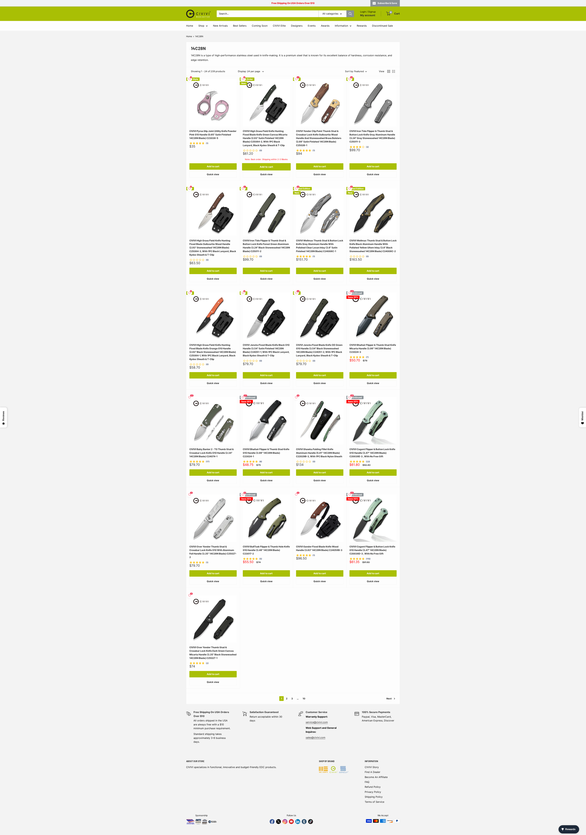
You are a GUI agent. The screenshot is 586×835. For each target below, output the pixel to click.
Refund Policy (373, 786)
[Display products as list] (393, 71)
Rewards (362, 25)
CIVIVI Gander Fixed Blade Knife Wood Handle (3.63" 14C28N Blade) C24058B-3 (319, 548)
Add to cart (213, 166)
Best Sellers (239, 25)
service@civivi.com (317, 722)
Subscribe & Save (387, 3)
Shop (201, 25)
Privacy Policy (373, 791)
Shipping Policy (374, 796)
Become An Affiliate (376, 777)
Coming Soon (260, 25)
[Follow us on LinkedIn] (297, 821)
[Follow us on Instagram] (284, 821)
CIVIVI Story (372, 767)
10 (304, 698)
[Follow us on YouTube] (291, 821)
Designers (296, 25)
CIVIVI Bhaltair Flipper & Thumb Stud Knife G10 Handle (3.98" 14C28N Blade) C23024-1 (266, 453)
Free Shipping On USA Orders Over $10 (293, 3)
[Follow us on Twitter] (278, 821)
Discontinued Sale (382, 25)
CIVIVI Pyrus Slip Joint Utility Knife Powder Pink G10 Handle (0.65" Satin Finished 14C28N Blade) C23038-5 (212, 135)
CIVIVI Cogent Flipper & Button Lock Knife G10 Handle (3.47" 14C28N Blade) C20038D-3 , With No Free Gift (372, 550)
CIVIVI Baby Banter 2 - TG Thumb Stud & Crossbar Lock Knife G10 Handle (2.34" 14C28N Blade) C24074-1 (211, 453)
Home (189, 25)
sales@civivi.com (315, 737)
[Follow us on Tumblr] (304, 821)
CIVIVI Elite (279, 25)
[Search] (350, 13)
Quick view (213, 174)
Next (389, 698)
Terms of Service (374, 801)
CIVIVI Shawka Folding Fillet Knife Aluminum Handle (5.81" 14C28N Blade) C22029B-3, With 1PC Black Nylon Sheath (319, 453)
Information (341, 25)
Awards (325, 25)
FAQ (367, 781)
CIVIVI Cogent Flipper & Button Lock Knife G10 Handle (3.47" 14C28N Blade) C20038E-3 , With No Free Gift (372, 453)
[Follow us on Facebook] (272, 821)
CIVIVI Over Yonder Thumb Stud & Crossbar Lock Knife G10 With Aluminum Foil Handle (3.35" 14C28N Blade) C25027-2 (213, 552)
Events (312, 25)
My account (367, 15)
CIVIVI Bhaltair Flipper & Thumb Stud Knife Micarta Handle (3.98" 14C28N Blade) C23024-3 (372, 349)
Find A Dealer (372, 772)
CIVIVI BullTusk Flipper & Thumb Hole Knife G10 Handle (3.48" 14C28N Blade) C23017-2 (266, 550)
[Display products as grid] (388, 71)
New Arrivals (220, 25)
